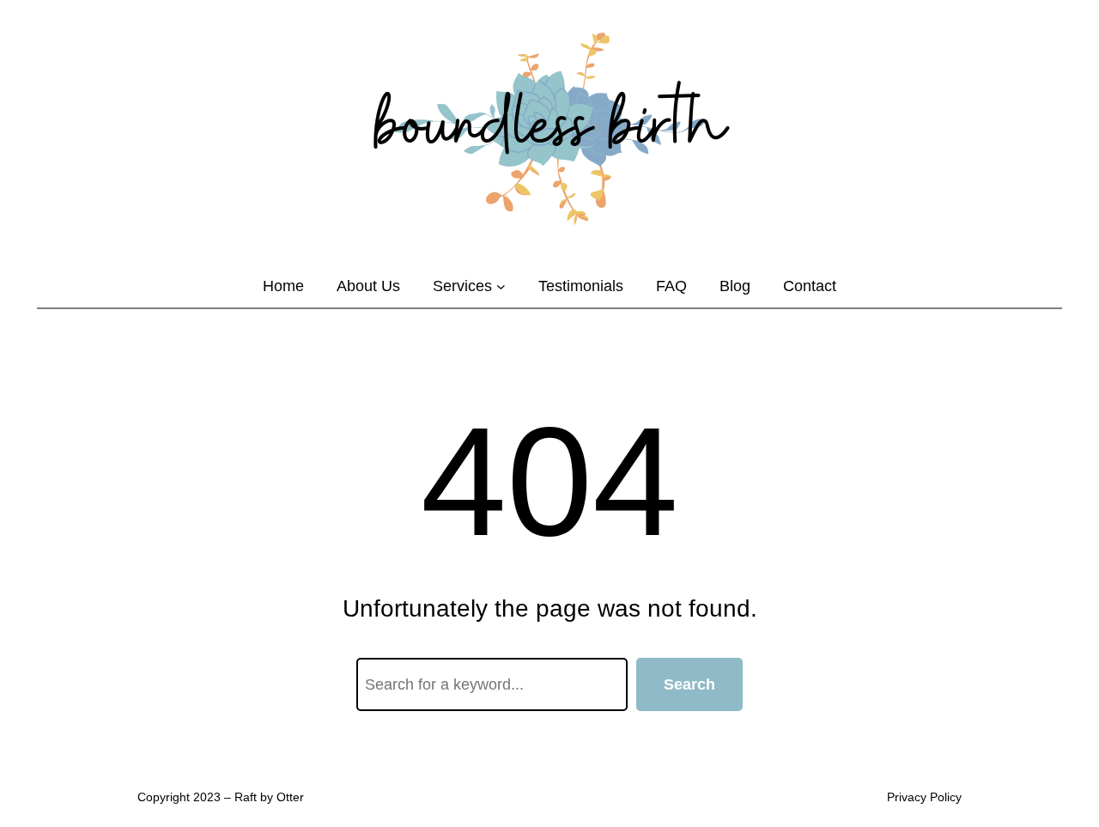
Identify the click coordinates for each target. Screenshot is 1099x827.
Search (689, 684)
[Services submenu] (501, 286)
